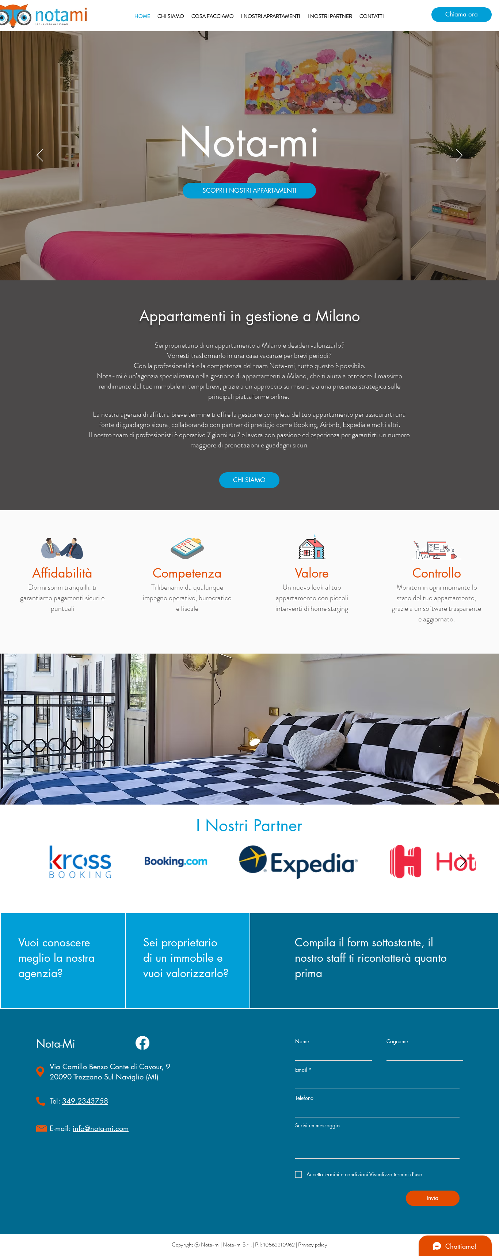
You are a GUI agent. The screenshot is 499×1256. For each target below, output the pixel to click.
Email (301, 1069)
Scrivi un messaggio (317, 1125)
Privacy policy (312, 1245)
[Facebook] (142, 1043)
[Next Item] (463, 861)
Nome (302, 1041)
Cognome (397, 1041)
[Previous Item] (36, 861)
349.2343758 (85, 1101)
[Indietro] (40, 156)
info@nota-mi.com (101, 1128)
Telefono (304, 1098)
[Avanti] (459, 156)
